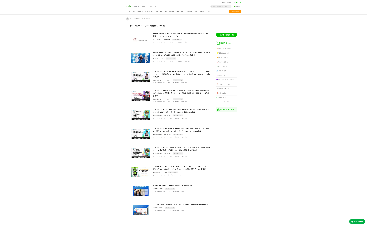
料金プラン (232, 2)
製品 (133, 11)
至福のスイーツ (223, 75)
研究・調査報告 (169, 11)
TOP (128, 11)
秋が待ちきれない (223, 62)
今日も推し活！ (223, 97)
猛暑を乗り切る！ (223, 53)
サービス (140, 11)
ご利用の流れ (224, 2)
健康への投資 (222, 93)
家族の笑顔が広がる (224, 88)
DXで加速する (222, 66)
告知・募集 (159, 11)
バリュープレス (133, 6)
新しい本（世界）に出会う (226, 79)
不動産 (202, 11)
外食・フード (181, 11)
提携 (196, 11)
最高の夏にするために (225, 48)
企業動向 (189, 11)
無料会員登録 (235, 11)
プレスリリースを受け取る (228, 109)
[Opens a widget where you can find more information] (357, 221)
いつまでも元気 (223, 57)
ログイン (238, 2)
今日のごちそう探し (224, 84)
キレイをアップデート (225, 102)
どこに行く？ (222, 71)
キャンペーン (149, 11)
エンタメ (209, 11)
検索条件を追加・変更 (227, 35)
